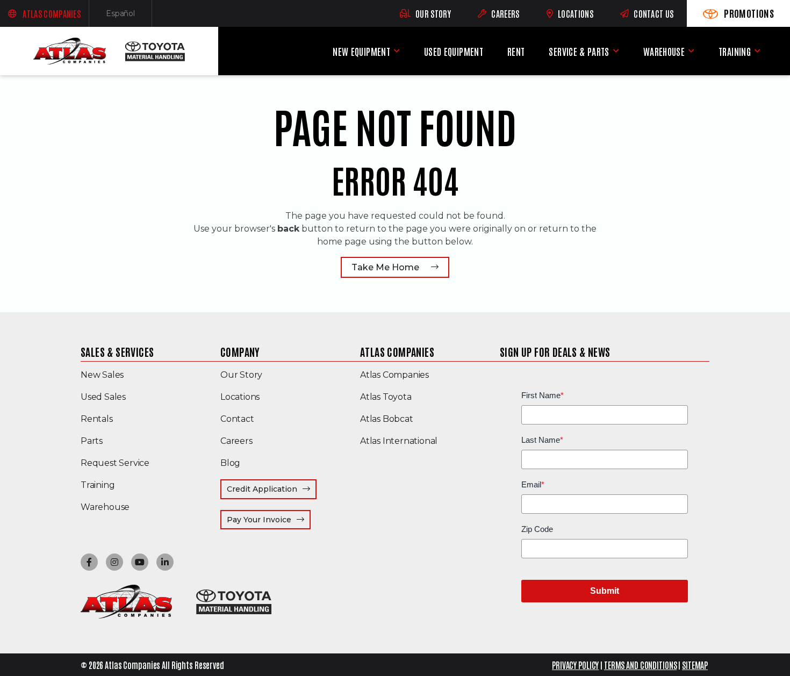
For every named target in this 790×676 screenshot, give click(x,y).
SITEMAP (695, 664)
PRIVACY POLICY (575, 664)
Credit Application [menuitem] (262, 489)
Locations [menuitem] (240, 397)
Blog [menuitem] (230, 463)
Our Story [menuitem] (241, 375)
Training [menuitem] (735, 51)
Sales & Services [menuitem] (117, 351)
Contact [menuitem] (237, 419)
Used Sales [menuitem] (103, 397)
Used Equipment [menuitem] (453, 51)
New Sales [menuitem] (102, 375)
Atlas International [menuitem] (398, 441)
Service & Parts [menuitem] (579, 51)
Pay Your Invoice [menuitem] (269, 519)
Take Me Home (385, 267)
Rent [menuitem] (516, 51)
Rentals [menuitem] (97, 419)
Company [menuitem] (240, 351)
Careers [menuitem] (236, 441)
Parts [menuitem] (92, 441)
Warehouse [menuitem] (664, 51)
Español (129, 16)
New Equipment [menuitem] (361, 51)
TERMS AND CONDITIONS (640, 664)
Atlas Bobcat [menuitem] (386, 419)
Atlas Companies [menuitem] (397, 351)
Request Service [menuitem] (115, 463)
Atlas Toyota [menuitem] (386, 397)
